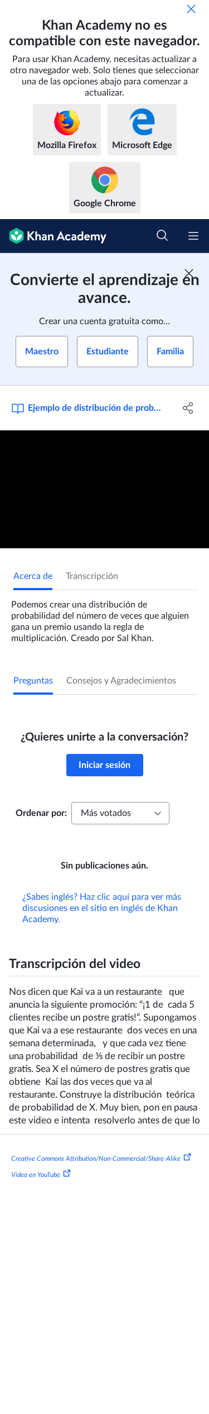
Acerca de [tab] (32, 576)
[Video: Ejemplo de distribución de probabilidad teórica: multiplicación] (104, 489)
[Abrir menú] (193, 236)
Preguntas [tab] (33, 680)
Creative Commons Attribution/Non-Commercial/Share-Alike (96, 1158)
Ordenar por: (41, 813)
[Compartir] (188, 408)
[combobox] (120, 813)
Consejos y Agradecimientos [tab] (121, 680)
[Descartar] (191, 9)
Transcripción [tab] (92, 576)
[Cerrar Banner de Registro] (189, 273)
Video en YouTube (35, 1174)
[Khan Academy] (53, 236)
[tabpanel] (104, 617)
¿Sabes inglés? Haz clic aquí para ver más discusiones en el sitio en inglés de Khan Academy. (101, 908)
